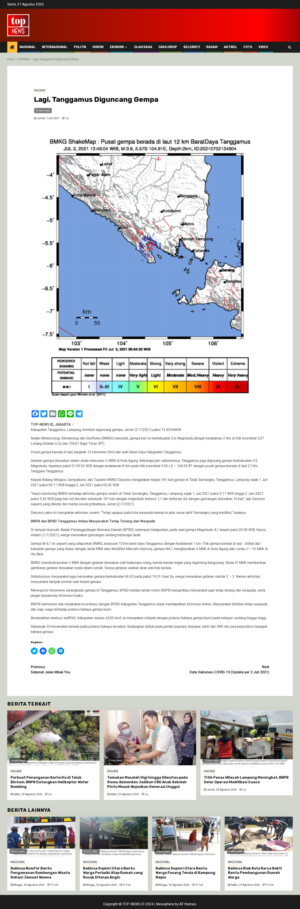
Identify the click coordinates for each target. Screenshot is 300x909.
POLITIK (80, 47)
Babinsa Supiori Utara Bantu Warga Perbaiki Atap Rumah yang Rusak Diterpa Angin (113, 873)
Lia (67, 118)
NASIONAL (28, 47)
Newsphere (165, 904)
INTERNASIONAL (54, 47)
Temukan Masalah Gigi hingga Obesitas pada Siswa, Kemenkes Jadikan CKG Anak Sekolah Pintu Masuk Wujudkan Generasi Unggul (147, 782)
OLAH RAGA (143, 47)
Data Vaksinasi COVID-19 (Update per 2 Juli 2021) (229, 669)
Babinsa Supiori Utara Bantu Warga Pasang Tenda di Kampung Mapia (185, 873)
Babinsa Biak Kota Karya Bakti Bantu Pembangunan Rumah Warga (255, 873)
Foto (248, 47)
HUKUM (97, 47)
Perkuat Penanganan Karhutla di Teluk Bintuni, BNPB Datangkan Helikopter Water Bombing (50, 782)
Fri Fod (54, 884)
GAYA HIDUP (168, 47)
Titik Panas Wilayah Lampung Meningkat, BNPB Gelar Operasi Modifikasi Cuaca (246, 779)
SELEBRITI (191, 47)
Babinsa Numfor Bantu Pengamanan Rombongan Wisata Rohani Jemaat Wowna (40, 873)
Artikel (230, 47)
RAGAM (211, 47)
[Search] (289, 47)
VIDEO (263, 47)
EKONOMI (117, 47)
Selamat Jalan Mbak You (50, 669)
